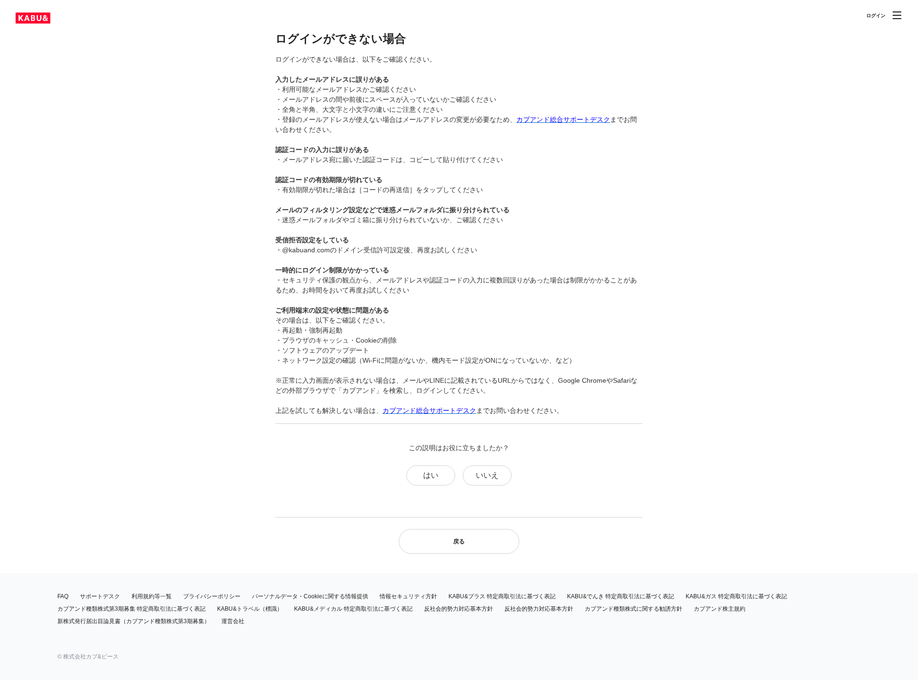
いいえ (487, 475)
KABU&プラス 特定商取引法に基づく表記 (502, 596)
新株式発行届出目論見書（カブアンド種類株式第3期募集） (133, 621)
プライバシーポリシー (211, 596)
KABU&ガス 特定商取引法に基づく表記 (736, 596)
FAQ (62, 596)
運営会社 (232, 621)
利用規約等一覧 (151, 596)
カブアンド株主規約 (719, 608)
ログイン (875, 15)
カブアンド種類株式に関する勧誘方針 (633, 608)
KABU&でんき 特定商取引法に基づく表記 (620, 596)
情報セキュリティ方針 (408, 596)
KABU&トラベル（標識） (250, 608)
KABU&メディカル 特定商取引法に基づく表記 (353, 608)
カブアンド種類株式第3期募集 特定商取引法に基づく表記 (131, 608)
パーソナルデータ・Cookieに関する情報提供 (310, 596)
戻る (459, 541)
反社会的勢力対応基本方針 (458, 608)
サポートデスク (100, 596)
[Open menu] (897, 15)
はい (430, 475)
